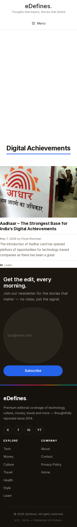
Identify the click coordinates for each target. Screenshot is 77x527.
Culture (8, 464)
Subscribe (33, 371)
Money (8, 457)
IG (29, 430)
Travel (7, 472)
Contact (47, 457)
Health (8, 480)
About (45, 449)
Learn (8, 265)
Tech (7, 449)
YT (39, 430)
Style (7, 488)
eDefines (37, 6)
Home (45, 472)
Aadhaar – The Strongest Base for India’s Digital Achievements (34, 226)
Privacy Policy (51, 464)
